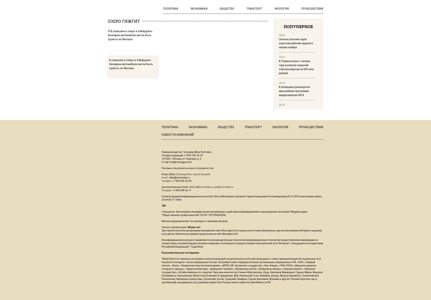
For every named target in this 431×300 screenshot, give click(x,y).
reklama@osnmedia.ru (201, 187)
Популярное (298, 26)
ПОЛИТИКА (170, 127)
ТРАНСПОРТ (253, 127)
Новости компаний (178, 134)
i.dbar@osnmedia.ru (179, 177)
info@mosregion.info (180, 162)
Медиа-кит (194, 227)
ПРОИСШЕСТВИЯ (311, 127)
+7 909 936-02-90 (182, 181)
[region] (297, 70)
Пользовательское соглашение (180, 252)
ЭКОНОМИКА (198, 127)
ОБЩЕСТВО (226, 127)
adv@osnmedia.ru (223, 187)
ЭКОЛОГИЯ (280, 127)
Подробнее (197, 246)
